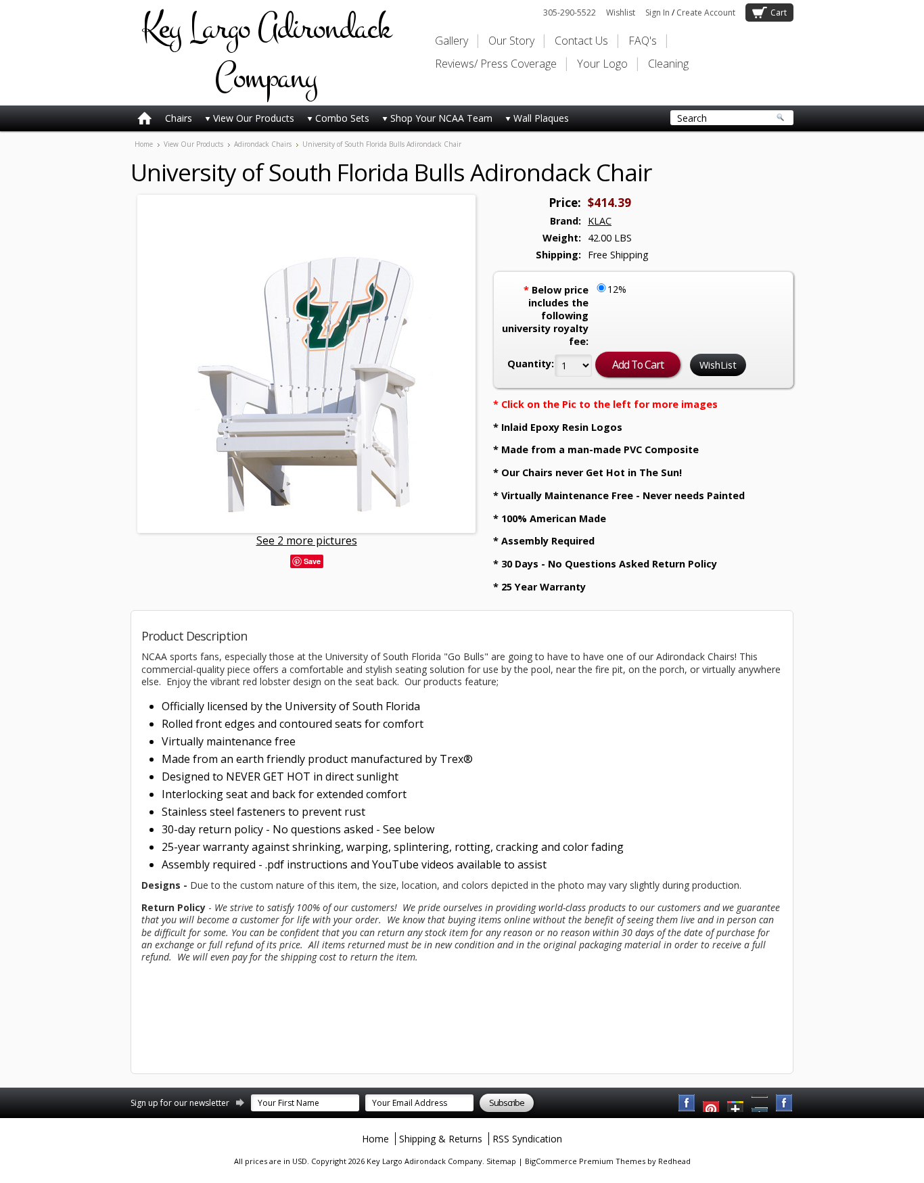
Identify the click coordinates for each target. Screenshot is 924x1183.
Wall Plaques (541, 118)
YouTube (711, 1103)
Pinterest (760, 1103)
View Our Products (253, 118)
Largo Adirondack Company (265, 52)
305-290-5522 (569, 12)
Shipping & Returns (440, 1138)
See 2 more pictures (306, 540)
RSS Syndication (527, 1138)
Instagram (784, 1103)
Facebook (687, 1103)
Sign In (657, 12)
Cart (778, 12)
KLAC (599, 220)
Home (144, 144)
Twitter (736, 1103)
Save (312, 561)
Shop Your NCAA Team (441, 118)
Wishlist (620, 12)
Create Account (705, 12)
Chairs (178, 118)
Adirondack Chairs (263, 144)
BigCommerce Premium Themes (585, 1161)
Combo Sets (342, 118)
